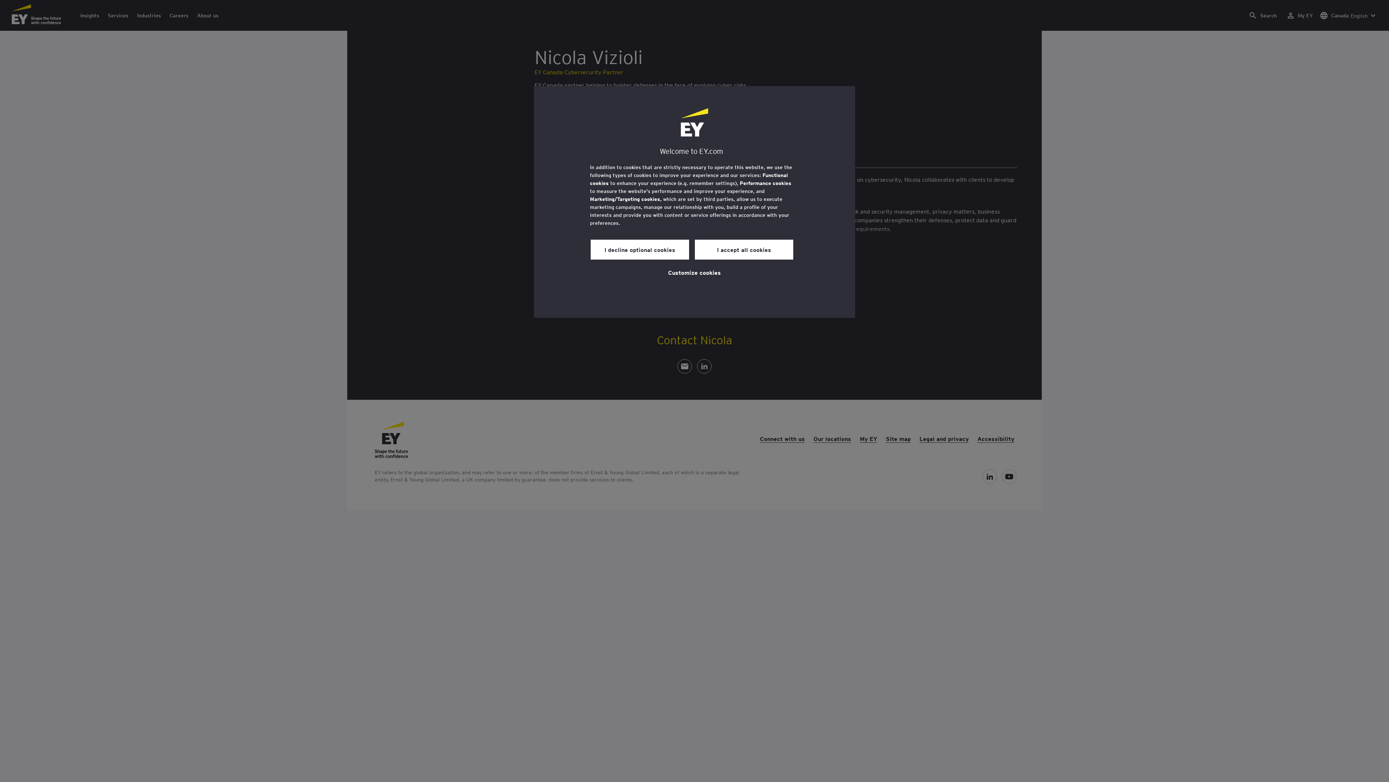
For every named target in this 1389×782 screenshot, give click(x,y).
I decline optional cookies (639, 249)
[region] (694, 202)
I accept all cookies (744, 249)
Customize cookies (694, 272)
